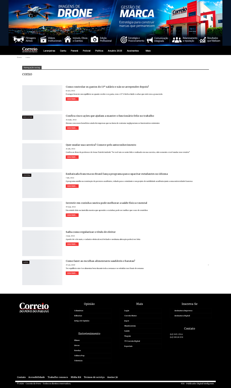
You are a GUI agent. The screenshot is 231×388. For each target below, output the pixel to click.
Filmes (77, 340)
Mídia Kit (76, 377)
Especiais (128, 346)
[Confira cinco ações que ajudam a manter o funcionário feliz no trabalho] (42, 127)
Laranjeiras (49, 50)
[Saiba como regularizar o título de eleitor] (42, 243)
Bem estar (27, 117)
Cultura (26, 175)
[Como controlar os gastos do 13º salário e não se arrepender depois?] (42, 98)
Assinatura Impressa (183, 311)
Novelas (77, 350)
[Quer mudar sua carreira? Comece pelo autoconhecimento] (42, 156)
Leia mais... (72, 99)
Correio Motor (130, 316)
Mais (148, 50)
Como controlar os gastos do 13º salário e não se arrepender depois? (107, 86)
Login (126, 311)
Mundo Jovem (130, 326)
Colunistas (78, 311)
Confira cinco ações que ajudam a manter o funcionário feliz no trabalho (110, 115)
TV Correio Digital (132, 341)
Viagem (127, 336)
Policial (87, 50)
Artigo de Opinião (81, 321)
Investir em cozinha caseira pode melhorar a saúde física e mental (106, 202)
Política (99, 50)
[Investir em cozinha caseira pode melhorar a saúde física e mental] (42, 214)
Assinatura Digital (182, 316)
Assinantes (133, 50)
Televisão (78, 361)
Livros (77, 345)
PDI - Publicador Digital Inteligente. (197, 383)
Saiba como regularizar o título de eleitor (91, 231)
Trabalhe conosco (58, 377)
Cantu (63, 50)
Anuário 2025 (115, 50)
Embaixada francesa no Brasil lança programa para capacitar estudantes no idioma (117, 173)
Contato (21, 377)
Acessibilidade (36, 377)
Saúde (25, 262)
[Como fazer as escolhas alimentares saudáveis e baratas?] (42, 272)
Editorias (78, 316)
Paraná (74, 50)
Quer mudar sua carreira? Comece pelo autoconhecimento (101, 144)
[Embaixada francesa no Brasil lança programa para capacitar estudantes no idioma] (42, 185)
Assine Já (112, 377)
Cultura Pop (79, 356)
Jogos (126, 321)
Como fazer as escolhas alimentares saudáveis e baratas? (100, 261)
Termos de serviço (94, 377)
